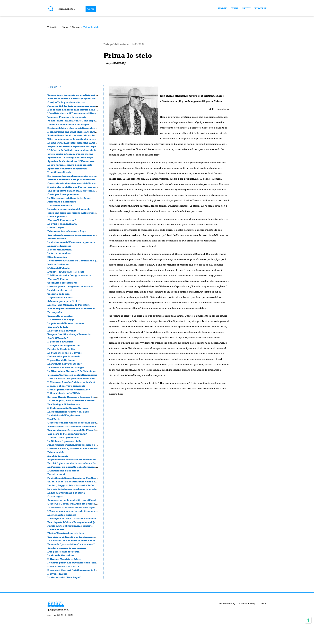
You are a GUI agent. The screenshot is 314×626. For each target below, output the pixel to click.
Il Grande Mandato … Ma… (64, 559)
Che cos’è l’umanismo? (61, 220)
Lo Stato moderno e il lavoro (64, 352)
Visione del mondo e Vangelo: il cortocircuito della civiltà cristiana (87, 179)
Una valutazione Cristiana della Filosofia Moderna (78, 430)
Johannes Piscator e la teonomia (66, 117)
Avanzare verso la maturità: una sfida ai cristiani (76, 500)
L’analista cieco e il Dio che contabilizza (71, 113)
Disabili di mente (57, 455)
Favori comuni (56, 474)
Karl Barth (53, 419)
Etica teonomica (57, 257)
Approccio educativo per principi (67, 168)
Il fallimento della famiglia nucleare (69, 275)
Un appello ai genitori (60, 315)
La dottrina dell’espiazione (63, 415)
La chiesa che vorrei (59, 290)
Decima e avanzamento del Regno (68, 124)
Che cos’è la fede (57, 326)
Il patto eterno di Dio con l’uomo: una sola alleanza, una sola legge (87, 186)
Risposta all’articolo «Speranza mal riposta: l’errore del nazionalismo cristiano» (95, 146)
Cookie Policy (247, 603)
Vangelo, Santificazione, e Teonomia (69, 334)
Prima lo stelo (55, 452)
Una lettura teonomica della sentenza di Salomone (77, 234)
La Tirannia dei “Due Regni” (64, 363)
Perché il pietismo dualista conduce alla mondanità (78, 463)
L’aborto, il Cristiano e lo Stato (65, 271)
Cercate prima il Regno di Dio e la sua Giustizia (76, 286)
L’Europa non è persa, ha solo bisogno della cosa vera (80, 511)
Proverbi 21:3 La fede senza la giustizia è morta (76, 105)
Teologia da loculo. (58, 293)
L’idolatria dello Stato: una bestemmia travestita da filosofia (83, 150)
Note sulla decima (58, 264)
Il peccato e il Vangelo (60, 341)
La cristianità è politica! (61, 514)
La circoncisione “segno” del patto (68, 411)
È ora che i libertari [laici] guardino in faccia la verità (79, 570)
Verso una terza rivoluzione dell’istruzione (73, 212)
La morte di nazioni (59, 245)
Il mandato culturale (59, 205)
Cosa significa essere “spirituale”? (68, 389)
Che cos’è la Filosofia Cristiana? (67, 433)
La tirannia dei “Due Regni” (64, 577)
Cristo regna (55, 496)
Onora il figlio (55, 227)
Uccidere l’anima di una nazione (66, 547)
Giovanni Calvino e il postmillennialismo (72, 374)
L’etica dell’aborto (58, 268)
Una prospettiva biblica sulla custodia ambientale (77, 190)
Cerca (90, 8)
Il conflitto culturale (59, 172)
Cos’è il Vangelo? (57, 338)
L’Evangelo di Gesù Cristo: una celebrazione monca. (79, 518)
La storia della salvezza (61, 330)
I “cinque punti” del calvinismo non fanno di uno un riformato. (84, 562)
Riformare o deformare (61, 201)
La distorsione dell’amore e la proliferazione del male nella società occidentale (95, 242)
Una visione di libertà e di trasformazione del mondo (79, 536)
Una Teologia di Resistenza (63, 404)
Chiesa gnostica (57, 216)
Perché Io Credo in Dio (61, 349)
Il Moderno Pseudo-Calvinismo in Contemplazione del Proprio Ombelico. (92, 382)
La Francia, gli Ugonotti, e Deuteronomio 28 (73, 466)
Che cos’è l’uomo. (58, 279)
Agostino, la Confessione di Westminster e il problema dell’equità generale (92, 161)
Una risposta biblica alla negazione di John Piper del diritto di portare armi (92, 522)
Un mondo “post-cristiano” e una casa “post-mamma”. (80, 544)
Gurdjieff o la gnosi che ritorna (66, 102)
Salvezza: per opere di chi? (63, 301)
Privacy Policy (227, 603)
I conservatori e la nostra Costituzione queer (74, 260)
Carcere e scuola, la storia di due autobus (72, 448)
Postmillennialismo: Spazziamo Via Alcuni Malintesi (78, 478)
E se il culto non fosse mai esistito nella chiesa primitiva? (82, 109)
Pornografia (54, 312)
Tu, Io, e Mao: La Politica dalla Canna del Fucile (76, 481)
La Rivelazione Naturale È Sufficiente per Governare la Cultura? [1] (88, 371)
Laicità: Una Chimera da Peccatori (68, 304)
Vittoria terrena (56, 238)
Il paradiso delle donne (61, 360)
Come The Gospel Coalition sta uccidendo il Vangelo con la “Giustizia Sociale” (94, 503)
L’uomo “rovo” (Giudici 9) (62, 437)
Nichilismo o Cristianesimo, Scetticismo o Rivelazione (80, 426)
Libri (234, 8)
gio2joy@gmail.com (58, 609)
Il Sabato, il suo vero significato (66, 385)
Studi (246, 8)
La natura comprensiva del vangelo (68, 209)
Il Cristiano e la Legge (60, 319)
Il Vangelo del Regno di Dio (63, 345)
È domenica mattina (59, 249)
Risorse (260, 8)
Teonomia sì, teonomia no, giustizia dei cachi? (75, 94)
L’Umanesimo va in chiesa (63, 470)
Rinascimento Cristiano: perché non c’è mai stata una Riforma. (85, 444)
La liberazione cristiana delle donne (69, 198)
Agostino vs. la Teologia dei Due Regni (70, 157)
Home (222, 8)
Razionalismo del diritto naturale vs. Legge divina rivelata (82, 135)
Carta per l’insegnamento (63, 194)
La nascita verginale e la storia (66, 492)
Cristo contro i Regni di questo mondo (70, 153)
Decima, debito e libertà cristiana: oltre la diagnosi (78, 128)
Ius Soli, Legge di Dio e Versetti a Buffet (71, 485)
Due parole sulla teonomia (63, 551)
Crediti (263, 603)
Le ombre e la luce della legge (65, 367)
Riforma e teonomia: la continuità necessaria (74, 139)
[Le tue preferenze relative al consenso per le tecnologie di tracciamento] (308, 620)
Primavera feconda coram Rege (66, 231)
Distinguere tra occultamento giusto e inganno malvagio (81, 176)
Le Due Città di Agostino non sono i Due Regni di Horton (81, 142)
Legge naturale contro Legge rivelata (69, 164)
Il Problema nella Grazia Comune (67, 407)
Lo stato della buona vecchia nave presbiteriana (76, 489)
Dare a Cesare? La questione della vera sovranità (77, 378)
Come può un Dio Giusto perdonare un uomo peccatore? (81, 422)
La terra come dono (59, 253)
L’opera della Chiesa (60, 297)
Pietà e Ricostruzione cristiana (66, 533)
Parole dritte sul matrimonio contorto (70, 525)
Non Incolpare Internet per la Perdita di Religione (77, 308)
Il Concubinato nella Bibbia (63, 393)
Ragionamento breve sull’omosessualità (71, 459)
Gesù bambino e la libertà (63, 566)
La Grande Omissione (60, 555)
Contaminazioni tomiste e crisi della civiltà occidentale (80, 183)
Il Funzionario (55, 529)
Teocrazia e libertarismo (62, 282)
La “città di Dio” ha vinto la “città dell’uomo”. (75, 540)
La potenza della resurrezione (65, 323)
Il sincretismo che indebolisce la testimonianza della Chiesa (83, 131)
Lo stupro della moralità (62, 223)
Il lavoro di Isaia (57, 573)
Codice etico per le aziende (63, 356)
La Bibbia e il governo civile (64, 441)
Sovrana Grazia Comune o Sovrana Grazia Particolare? (80, 397)
